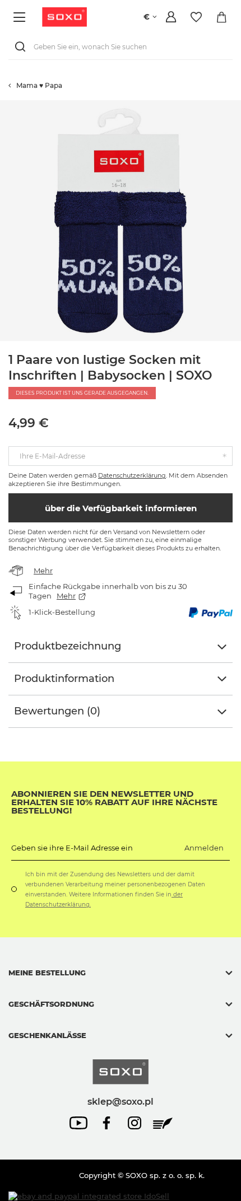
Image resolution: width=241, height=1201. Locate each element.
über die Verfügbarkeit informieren (121, 508)
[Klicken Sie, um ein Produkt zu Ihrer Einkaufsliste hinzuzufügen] (235, 105)
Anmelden (204, 847)
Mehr (43, 570)
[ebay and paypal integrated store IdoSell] (88, 1196)
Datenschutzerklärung (132, 475)
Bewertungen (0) (57, 711)
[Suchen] (22, 46)
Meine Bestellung (47, 972)
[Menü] (21, 17)
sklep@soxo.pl (120, 1101)
